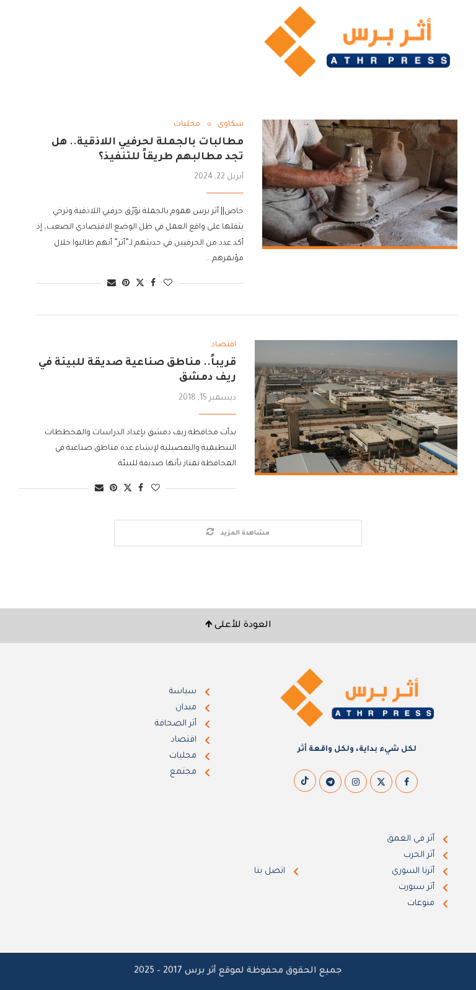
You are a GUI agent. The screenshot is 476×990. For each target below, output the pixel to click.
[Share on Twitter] (140, 283)
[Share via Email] (111, 284)
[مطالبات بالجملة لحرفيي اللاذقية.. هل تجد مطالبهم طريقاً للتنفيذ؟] (359, 185)
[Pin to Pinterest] (126, 284)
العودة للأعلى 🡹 (238, 626)
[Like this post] (168, 284)
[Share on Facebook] (153, 284)
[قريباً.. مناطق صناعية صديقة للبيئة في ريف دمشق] (356, 407)
